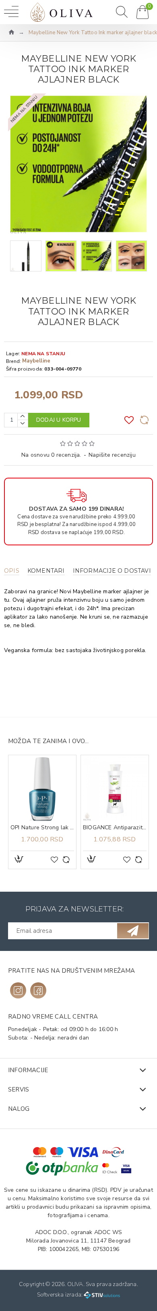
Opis (11, 570)
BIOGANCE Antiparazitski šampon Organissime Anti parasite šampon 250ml (115, 827)
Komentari (46, 570)
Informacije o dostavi (112, 570)
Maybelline (36, 361)
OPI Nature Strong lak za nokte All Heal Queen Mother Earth (42, 827)
